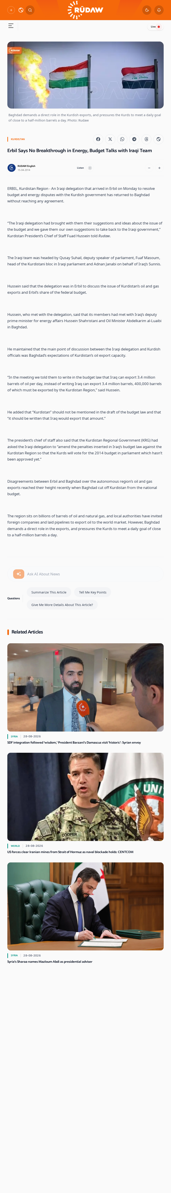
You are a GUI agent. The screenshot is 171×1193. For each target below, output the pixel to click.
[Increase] (159, 168)
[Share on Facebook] (98, 139)
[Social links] (11, 10)
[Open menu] (10, 26)
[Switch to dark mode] (147, 10)
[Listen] (90, 168)
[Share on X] (110, 139)
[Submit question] (18, 574)
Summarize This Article (48, 592)
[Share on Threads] (146, 139)
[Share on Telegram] (134, 139)
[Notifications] (159, 10)
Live (153, 27)
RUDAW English (26, 166)
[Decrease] (149, 168)
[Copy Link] (158, 139)
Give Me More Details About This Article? (62, 604)
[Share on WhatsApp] (122, 139)
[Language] (20, 10)
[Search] (30, 10)
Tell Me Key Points (92, 592)
